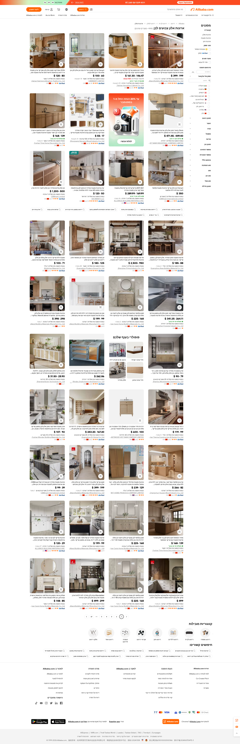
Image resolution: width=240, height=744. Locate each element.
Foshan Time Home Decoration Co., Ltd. (49, 143)
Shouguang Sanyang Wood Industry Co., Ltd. (87, 141)
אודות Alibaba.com (201, 669)
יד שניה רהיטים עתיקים (58, 656)
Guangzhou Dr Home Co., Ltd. (92, 437)
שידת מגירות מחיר (132, 656)
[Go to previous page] (126, 616)
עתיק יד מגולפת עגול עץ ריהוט (197, 656)
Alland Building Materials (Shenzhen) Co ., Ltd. (86, 324)
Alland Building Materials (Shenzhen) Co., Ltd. (166, 81)
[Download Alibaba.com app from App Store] (58, 721)
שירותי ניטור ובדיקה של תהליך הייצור (159, 693)
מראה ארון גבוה (52, 209)
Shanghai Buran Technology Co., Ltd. (50, 382)
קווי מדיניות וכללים (165, 697)
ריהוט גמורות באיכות (148, 209)
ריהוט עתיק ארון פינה (96, 651)
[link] (237, 720)
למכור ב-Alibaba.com (55, 674)
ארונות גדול (204, 651)
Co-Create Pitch (202, 679)
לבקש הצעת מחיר (129, 679)
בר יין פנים (153, 215)
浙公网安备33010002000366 (160, 740)
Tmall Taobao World (107, 733)
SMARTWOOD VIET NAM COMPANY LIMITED (126, 437)
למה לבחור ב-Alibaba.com (199, 674)
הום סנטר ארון (151, 656)
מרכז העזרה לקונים (92, 674)
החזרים (96, 688)
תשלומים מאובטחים (164, 674)
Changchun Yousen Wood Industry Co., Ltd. (166, 493)
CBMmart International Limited (171, 199)
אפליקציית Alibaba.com (77, 722)
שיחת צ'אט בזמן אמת (91, 679)
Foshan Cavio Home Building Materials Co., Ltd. (126, 324)
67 (91, 617)
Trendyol (146, 733)
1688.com (94, 733)
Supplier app (114, 722)
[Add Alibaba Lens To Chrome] (170, 721)
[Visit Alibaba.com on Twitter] (51, 703)
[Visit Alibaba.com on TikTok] (36, 703)
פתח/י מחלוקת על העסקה (89, 683)
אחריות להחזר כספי (165, 679)
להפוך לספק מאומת (55, 688)
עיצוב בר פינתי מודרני (134, 215)
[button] (91, 9)
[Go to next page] (86, 616)
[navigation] (199, 320)
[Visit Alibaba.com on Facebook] (61, 703)
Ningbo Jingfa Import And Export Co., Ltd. (88, 382)
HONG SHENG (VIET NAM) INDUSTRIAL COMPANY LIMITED (165, 143)
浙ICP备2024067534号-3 (184, 740)
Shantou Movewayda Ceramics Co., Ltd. (168, 382)
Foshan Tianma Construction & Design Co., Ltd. (165, 437)
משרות (206, 688)
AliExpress (84, 733)
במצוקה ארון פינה (127, 209)
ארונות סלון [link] (139, 24)
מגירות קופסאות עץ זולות (171, 656)
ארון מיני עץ (36, 209)
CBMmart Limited (58, 196)
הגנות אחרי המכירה (165, 688)
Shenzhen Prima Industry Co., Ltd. (131, 268)
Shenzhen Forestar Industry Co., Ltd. (169, 326)
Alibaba (181, 24)
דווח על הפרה (94, 697)
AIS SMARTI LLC (98, 199)
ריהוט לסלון (151, 24)
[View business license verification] (142, 740)
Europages (156, 733)
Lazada (120, 733)
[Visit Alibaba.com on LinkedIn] (56, 703)
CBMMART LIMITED (96, 81)
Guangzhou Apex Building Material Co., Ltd (167, 268)
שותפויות (59, 693)
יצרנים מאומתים (130, 674)
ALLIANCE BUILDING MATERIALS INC (129, 201)
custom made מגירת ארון (171, 209)
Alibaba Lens (195, 722)
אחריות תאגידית (203, 683)
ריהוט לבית (163, 24)
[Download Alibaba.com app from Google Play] (39, 721)
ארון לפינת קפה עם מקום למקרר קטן (105, 656)
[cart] (58, 10)
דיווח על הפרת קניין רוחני (90, 693)
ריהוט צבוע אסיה (116, 651)
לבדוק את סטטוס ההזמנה (53, 683)
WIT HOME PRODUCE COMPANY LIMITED (127, 493)
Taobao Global (130, 733)
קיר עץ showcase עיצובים (184, 651)
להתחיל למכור (57, 679)
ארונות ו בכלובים (135, 651)
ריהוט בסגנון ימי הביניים (73, 209)
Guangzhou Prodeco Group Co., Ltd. (90, 268)
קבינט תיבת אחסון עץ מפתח (158, 651)
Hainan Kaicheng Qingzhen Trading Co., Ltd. (48, 81)
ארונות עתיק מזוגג (76, 651)
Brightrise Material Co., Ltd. (54, 268)
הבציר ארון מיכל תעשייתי (53, 651)
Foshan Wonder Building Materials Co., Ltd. (48, 437)
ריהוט (173, 24)
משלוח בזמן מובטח (165, 683)
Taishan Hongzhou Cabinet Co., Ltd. (130, 85)
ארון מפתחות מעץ (80, 656)
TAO (139, 733)
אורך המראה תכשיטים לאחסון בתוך (101, 209)
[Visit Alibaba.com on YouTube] (41, 703)
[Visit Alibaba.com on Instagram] (46, 703)
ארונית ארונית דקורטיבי (172, 215)
